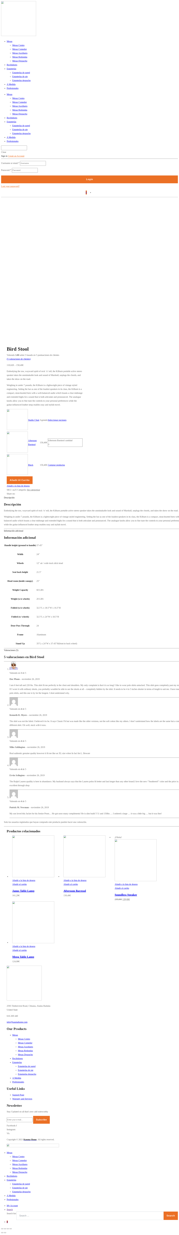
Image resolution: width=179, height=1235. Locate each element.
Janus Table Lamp (23, 890)
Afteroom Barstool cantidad (60, 440)
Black (30, 465)
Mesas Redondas (19, 57)
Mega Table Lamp (23, 956)
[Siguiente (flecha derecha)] (5, 1232)
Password (6, 170)
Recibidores (12, 65)
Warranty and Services (22, 1099)
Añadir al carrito (20, 480)
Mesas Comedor (19, 49)
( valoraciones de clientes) (19, 359)
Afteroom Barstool (74, 890)
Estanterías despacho (21, 80)
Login (89, 179)
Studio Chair (33, 420)
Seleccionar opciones (57, 420)
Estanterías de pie (20, 76)
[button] (17, 1022)
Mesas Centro (18, 45)
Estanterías (11, 69)
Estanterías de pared (21, 72)
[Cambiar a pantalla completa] (8, 1228)
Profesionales (12, 88)
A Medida (11, 84)
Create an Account (16, 156)
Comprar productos (56, 465)
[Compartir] (5, 1228)
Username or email (10, 163)
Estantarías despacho (27, 1074)
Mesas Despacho (19, 61)
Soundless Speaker (126, 894)
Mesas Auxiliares (19, 53)
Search (10, 1209)
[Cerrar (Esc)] (2, 1228)
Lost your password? (10, 186)
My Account (12, 1205)
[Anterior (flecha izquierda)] (2, 1232)
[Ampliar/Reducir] (11, 1228)
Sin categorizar (33, 490)
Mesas (9, 41)
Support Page (18, 1095)
